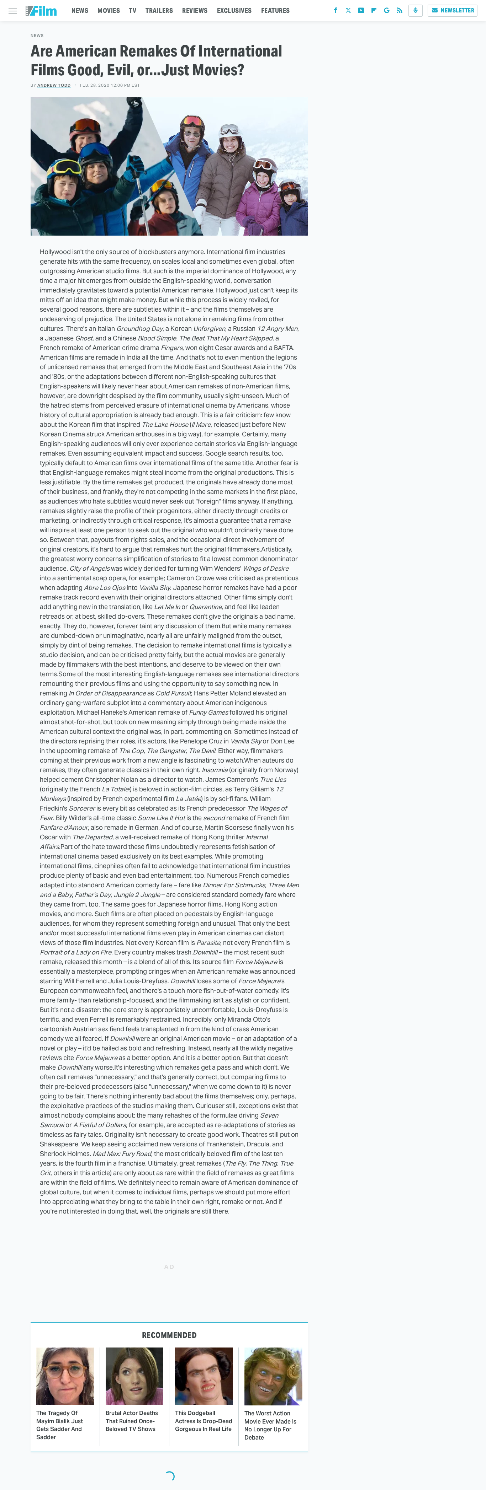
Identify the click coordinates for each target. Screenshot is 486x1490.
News (37, 35)
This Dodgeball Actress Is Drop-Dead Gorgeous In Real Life (203, 1421)
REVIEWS (195, 10)
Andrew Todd (54, 85)
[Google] (387, 12)
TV (132, 10)
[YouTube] (361, 12)
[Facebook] (335, 12)
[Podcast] (415, 11)
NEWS (80, 10)
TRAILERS (159, 10)
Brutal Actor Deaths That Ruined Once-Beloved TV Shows (132, 1421)
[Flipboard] (374, 12)
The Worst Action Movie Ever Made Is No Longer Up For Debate (270, 1425)
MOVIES (108, 10)
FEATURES (275, 10)
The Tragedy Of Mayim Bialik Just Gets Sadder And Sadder (59, 1425)
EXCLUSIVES (234, 10)
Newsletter (457, 10)
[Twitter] (348, 12)
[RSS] (399, 12)
